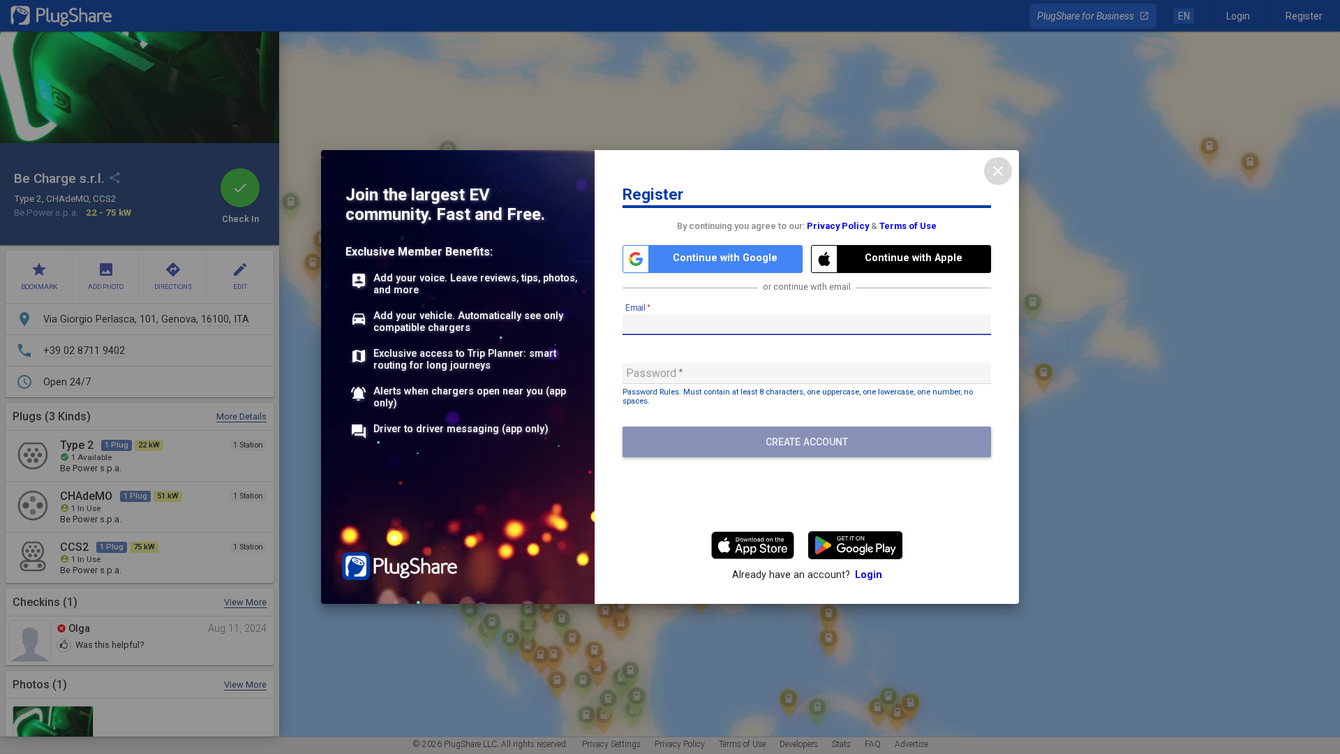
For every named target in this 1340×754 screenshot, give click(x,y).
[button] (713, 259)
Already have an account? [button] (807, 575)
